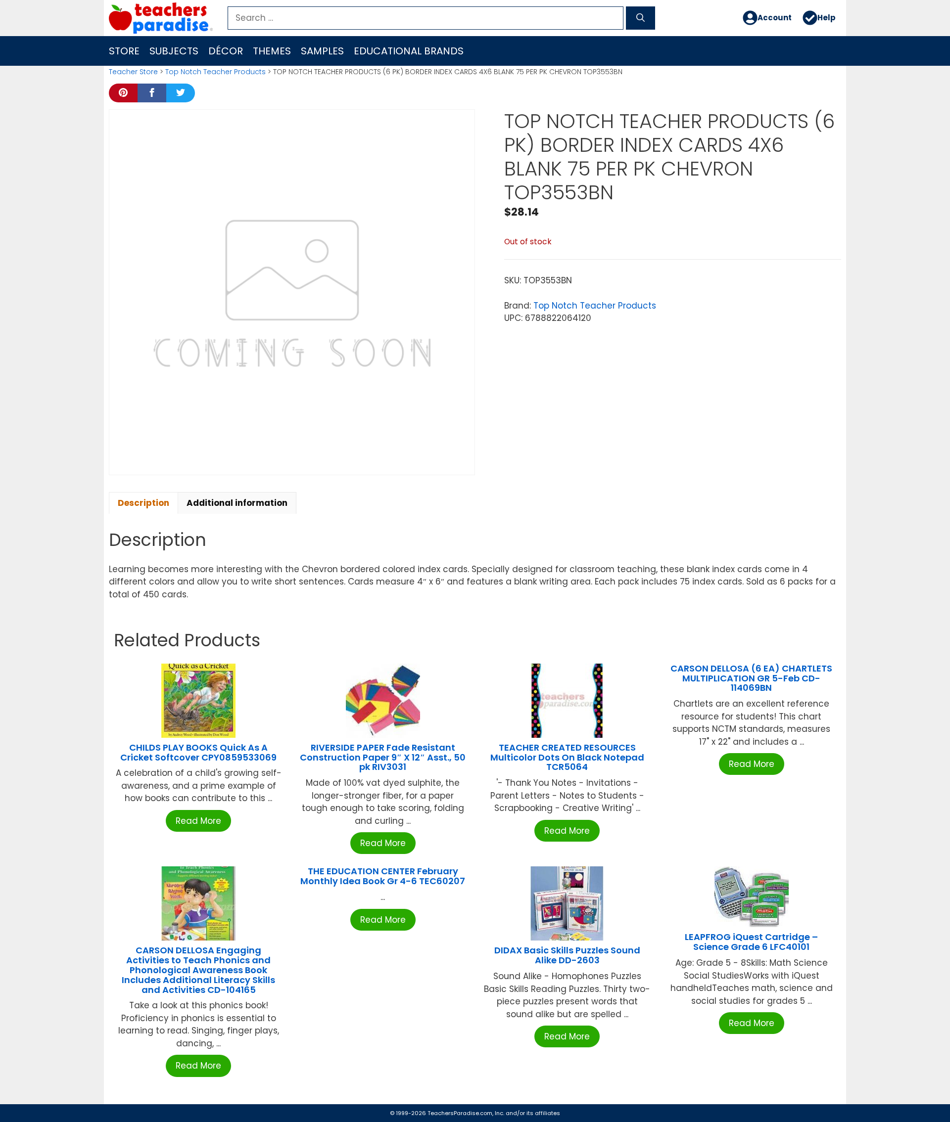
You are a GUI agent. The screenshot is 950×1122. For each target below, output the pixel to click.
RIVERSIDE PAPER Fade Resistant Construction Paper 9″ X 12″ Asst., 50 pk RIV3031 (383, 757)
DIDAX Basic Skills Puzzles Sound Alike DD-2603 (567, 955)
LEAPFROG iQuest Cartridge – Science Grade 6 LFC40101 (751, 942)
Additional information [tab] (237, 503)
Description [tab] (143, 503)
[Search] (640, 18)
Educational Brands (409, 51)
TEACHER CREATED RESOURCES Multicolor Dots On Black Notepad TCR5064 (567, 757)
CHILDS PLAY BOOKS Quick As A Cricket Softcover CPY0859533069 (198, 752)
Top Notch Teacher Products (215, 72)
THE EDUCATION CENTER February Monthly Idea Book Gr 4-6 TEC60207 (382, 876)
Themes (272, 51)
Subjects (173, 51)
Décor (225, 51)
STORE (124, 51)
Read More (198, 821)
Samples (322, 51)
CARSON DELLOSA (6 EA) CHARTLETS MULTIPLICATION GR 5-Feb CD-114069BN (751, 678)
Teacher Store (133, 72)
